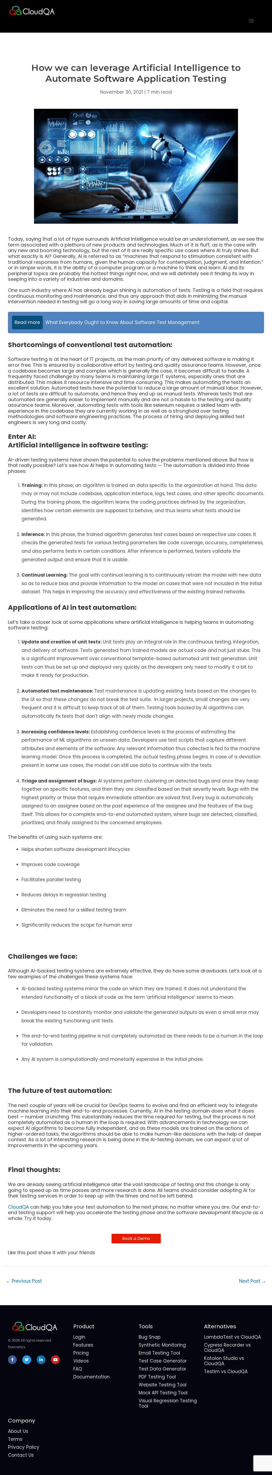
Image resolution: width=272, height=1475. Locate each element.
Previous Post (24, 1281)
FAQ (77, 1369)
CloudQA (18, 1207)
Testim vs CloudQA (226, 1371)
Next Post (252, 1281)
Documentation (91, 1377)
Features (83, 1345)
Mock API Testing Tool (163, 1393)
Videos (81, 1361)
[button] (251, 20)
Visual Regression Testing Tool (168, 1403)
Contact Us (21, 1455)
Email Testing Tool (159, 1353)
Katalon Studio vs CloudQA (224, 1361)
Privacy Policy (23, 1447)
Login (79, 1337)
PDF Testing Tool (157, 1377)
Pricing (81, 1353)
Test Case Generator (163, 1361)
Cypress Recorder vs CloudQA (227, 1347)
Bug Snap (149, 1337)
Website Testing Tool (162, 1385)
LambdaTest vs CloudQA (232, 1337)
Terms (15, 1439)
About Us (18, 1431)
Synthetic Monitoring (162, 1345)
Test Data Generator (162, 1369)
